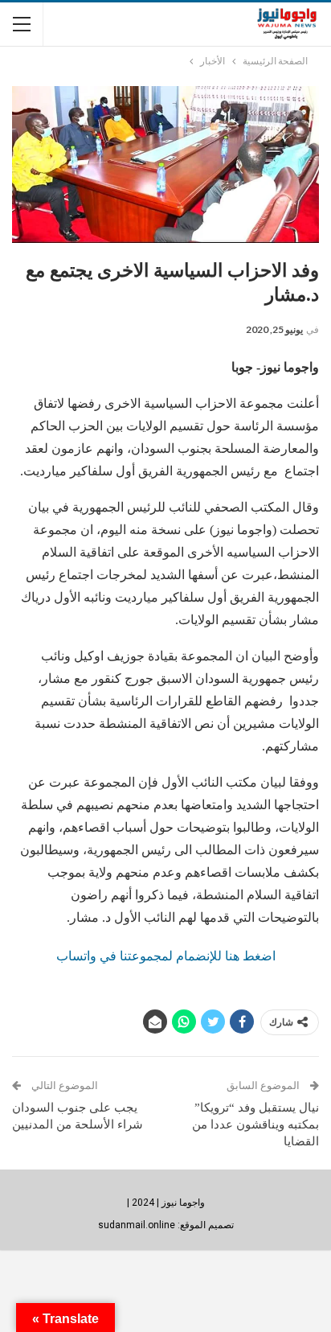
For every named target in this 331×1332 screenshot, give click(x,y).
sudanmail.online (136, 1225)
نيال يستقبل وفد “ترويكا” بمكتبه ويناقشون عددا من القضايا (255, 1124)
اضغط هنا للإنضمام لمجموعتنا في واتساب (166, 956)
